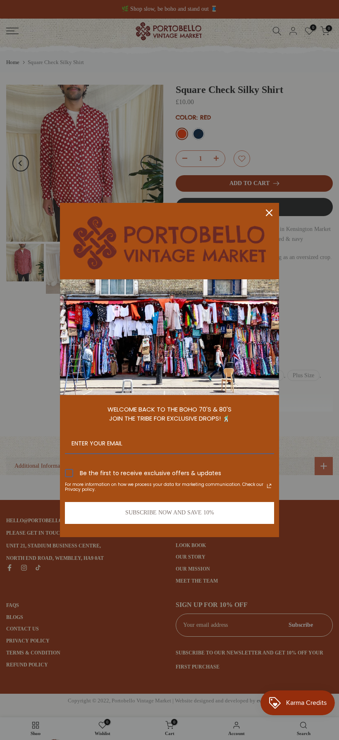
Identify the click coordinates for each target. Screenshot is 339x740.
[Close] (269, 213)
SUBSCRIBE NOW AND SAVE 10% (169, 512)
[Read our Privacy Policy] (269, 486)
